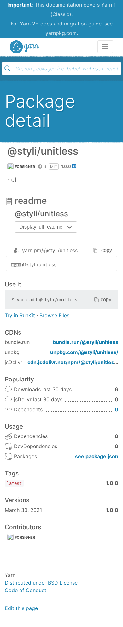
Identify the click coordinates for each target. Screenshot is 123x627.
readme (31, 200)
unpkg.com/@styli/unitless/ (84, 352)
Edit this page (21, 608)
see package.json (96, 456)
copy (106, 250)
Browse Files (54, 315)
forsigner (25, 166)
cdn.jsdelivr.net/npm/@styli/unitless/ (73, 362)
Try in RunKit (20, 315)
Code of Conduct (25, 590)
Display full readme (40, 227)
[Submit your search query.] (8, 69)
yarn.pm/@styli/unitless (50, 250)
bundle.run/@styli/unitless (85, 342)
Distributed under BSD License (41, 583)
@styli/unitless (39, 264)
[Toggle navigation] (105, 46)
